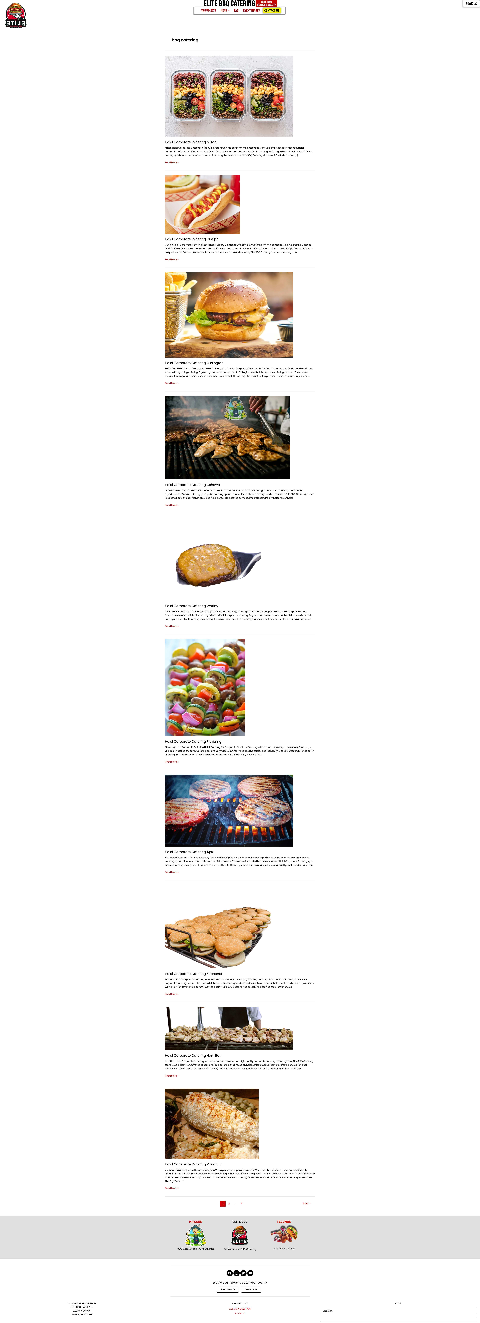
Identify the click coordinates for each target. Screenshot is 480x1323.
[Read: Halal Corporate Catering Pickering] (205, 687)
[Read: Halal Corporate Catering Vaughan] (212, 1123)
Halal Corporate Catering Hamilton (193, 1055)
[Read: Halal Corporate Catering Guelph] (202, 204)
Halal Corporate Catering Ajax (189, 852)
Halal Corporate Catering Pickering (193, 741)
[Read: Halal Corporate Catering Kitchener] (227, 926)
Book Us (240, 1313)
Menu (224, 10)
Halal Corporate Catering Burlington (194, 363)
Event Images (251, 10)
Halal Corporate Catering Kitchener (193, 974)
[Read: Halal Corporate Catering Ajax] (229, 810)
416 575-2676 (208, 10)
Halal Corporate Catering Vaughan (193, 1164)
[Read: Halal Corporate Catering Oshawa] (227, 437)
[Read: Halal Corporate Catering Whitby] (213, 559)
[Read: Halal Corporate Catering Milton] (229, 96)
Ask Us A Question (240, 1308)
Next (307, 1203)
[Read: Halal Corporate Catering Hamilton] (229, 1028)
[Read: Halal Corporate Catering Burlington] (229, 314)
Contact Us (271, 10)
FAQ (236, 10)
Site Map (328, 1310)
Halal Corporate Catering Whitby (191, 606)
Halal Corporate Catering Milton (191, 142)
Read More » (172, 162)
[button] (225, 10)
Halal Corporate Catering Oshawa (192, 485)
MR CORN (195, 1222)
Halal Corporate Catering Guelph (191, 239)
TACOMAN (284, 1222)
